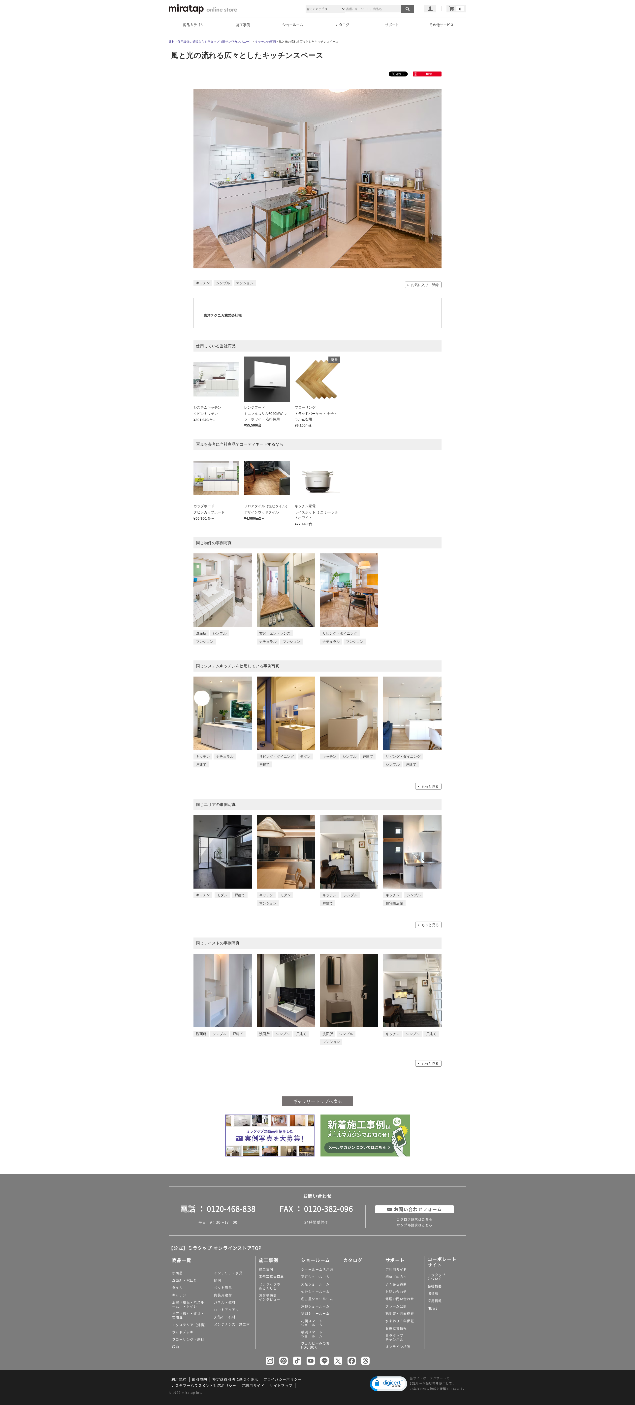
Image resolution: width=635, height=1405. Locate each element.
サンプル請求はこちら (414, 1225)
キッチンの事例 (265, 41)
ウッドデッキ (182, 1332)
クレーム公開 (396, 1306)
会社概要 (435, 1286)
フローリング (305, 407)
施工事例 (266, 1269)
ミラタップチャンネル (394, 1337)
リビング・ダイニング (339, 633)
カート (456, 8)
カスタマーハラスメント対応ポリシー (203, 1385)
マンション (204, 642)
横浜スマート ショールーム (311, 1334)
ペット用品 (223, 1287)
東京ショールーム (315, 1276)
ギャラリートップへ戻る (317, 1101)
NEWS (433, 1308)
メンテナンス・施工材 (232, 1324)
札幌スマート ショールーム (311, 1322)
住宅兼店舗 (394, 903)
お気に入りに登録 (424, 285)
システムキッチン (207, 407)
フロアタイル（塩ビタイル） (266, 506)
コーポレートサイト (442, 1262)
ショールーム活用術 (317, 1269)
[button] (388, 1384)
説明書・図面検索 (399, 1313)
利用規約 (179, 1379)
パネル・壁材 (224, 1302)
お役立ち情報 (396, 1328)
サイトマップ (281, 1385)
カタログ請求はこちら (414, 1219)
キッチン (203, 756)
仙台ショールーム (315, 1291)
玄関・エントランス (274, 633)
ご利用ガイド (396, 1269)
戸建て (201, 764)
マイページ (430, 8)
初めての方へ (396, 1276)
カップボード (203, 506)
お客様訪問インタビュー (269, 1297)
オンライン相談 (398, 1346)
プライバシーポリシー (282, 1379)
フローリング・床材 (188, 1339)
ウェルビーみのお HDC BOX (315, 1345)
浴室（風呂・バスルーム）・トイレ (188, 1304)
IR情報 (433, 1293)
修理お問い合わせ (399, 1298)
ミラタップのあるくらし (269, 1286)
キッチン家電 (305, 506)
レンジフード (254, 407)
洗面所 (201, 633)
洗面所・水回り (184, 1280)
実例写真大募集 (271, 1276)
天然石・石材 (224, 1316)
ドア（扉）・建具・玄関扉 (188, 1315)
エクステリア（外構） (190, 1324)
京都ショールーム (315, 1306)
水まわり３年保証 (399, 1320)
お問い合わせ (396, 1291)
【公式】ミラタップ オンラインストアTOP (215, 1248)
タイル (177, 1287)
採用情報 (435, 1300)
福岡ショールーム (315, 1313)
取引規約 (199, 1379)
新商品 (177, 1272)
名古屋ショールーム (317, 1298)
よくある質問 (396, 1284)
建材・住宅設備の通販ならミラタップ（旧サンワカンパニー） (210, 41)
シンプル (219, 633)
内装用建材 (223, 1295)
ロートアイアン (226, 1309)
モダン (305, 756)
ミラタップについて (436, 1276)
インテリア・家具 (228, 1272)
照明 (217, 1280)
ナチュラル (268, 642)
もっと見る (429, 786)
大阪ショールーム (315, 1284)
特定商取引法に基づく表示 (235, 1379)
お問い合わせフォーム (418, 1209)
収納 (175, 1346)
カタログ (342, 24)
